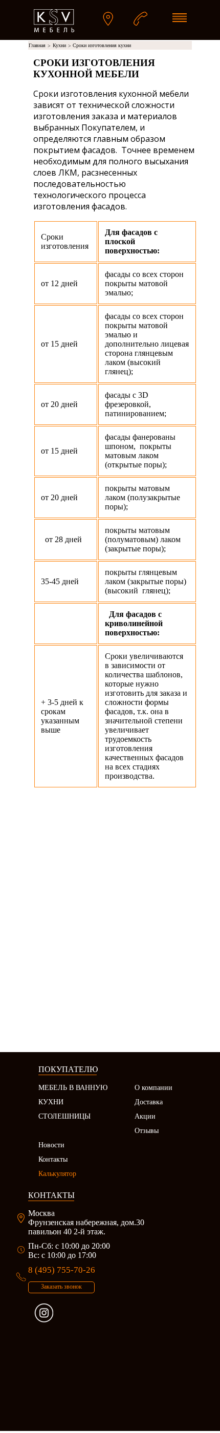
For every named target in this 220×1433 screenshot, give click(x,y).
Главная (40, 45)
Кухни (62, 45)
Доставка (149, 1102)
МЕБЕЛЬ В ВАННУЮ (72, 1088)
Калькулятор (57, 1174)
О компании (153, 1088)
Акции (145, 1116)
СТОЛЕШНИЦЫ (64, 1116)
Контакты (53, 1159)
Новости (51, 1145)
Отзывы (147, 1131)
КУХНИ (50, 1102)
